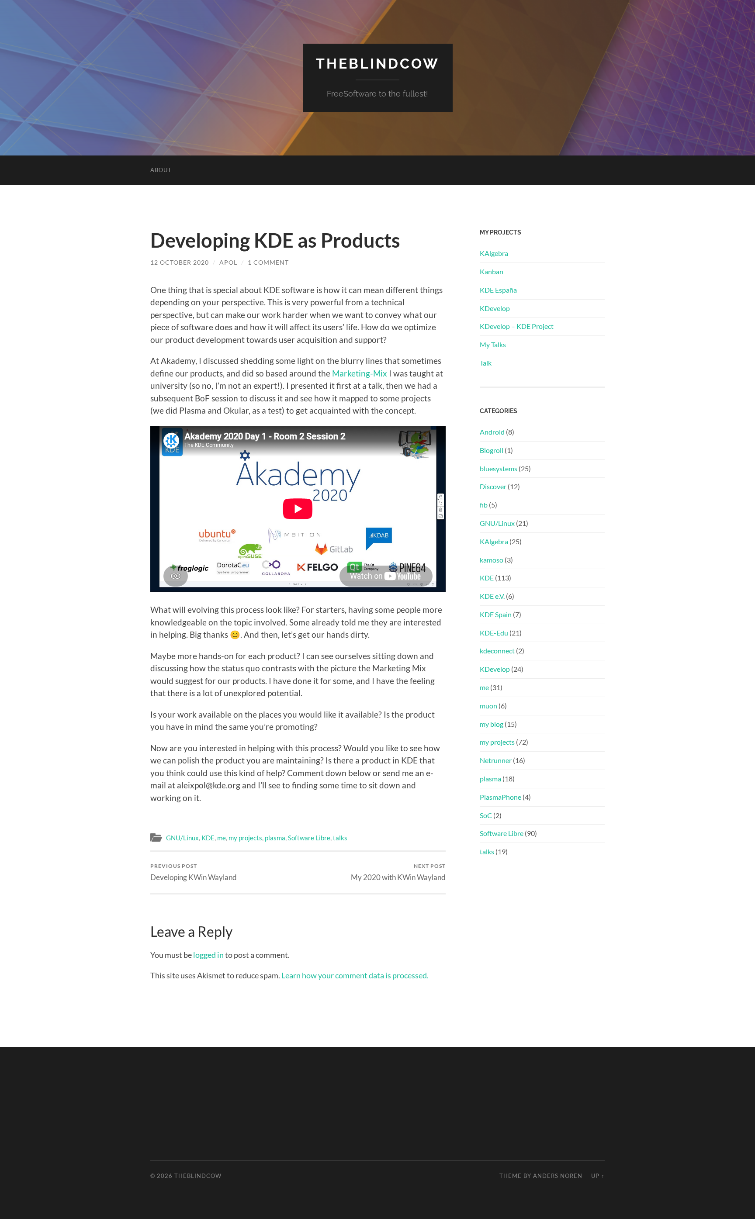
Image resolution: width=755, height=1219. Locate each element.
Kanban (491, 271)
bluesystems (498, 468)
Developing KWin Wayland (193, 872)
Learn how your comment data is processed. (355, 975)
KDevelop (495, 308)
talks (340, 838)
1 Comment (268, 262)
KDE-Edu (494, 632)
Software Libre (309, 838)
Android (492, 432)
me (221, 838)
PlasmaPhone (500, 797)
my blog (491, 724)
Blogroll (491, 450)
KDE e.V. (492, 596)
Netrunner (496, 760)
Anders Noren (557, 1175)
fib (484, 505)
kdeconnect (497, 650)
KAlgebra (494, 253)
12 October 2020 (179, 262)
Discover (493, 486)
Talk (486, 363)
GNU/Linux (182, 838)
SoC (486, 815)
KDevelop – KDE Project (517, 326)
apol (228, 262)
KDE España (498, 290)
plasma (275, 838)
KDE (208, 838)
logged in (208, 955)
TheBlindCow (378, 63)
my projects (245, 838)
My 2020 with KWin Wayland (398, 872)
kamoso (491, 560)
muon (488, 705)
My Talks (493, 344)
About (161, 169)
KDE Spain (496, 614)
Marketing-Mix (359, 373)
